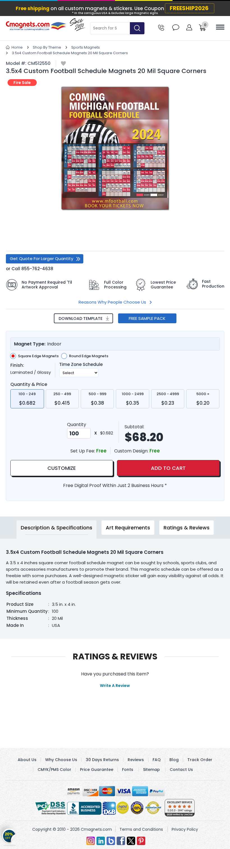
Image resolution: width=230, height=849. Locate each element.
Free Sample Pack (147, 318)
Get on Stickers (9, 836)
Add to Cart (168, 468)
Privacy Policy (185, 829)
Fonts (127, 769)
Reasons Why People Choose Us (112, 302)
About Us (27, 759)
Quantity (76, 424)
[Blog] (111, 841)
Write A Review (115, 685)
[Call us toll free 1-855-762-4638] (161, 27)
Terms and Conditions (141, 829)
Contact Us (181, 769)
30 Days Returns (102, 759)
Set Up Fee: (83, 451)
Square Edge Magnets (38, 356)
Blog (174, 759)
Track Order (199, 759)
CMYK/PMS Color (54, 769)
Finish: (17, 365)
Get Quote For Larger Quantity (41, 258)
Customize (61, 468)
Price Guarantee (96, 769)
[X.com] (131, 841)
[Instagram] (90, 841)
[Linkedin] (100, 841)
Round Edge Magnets (88, 356)
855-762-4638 (37, 269)
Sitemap (151, 769)
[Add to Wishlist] (63, 64)
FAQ (157, 759)
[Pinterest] (141, 841)
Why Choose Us (61, 759)
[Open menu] (220, 27)
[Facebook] (121, 841)
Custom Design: (132, 451)
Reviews (136, 759)
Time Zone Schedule (81, 364)
